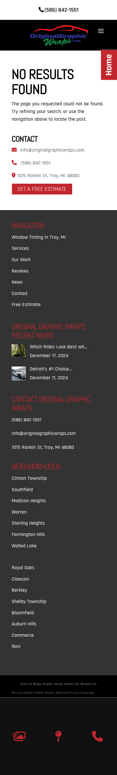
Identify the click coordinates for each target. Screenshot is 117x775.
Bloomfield (23, 612)
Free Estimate (26, 304)
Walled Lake (24, 545)
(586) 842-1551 (36, 163)
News (17, 282)
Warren (19, 512)
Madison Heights (29, 500)
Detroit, (28, 693)
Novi (16, 646)
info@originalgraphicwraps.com (52, 150)
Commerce (23, 635)
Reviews (20, 271)
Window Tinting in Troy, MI (39, 237)
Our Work (21, 259)
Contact (20, 293)
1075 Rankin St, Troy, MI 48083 (48, 175)
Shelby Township (29, 601)
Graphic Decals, (53, 684)
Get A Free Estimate (42, 189)
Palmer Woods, (45, 693)
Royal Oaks (23, 567)
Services (20, 248)
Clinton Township (29, 478)
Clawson (20, 579)
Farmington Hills (28, 534)
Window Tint (88, 684)
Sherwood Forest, (68, 693)
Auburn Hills (24, 624)
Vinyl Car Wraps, (31, 684)
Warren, (17, 693)
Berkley (19, 590)
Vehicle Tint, (72, 684)
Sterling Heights (28, 523)
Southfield (22, 489)
